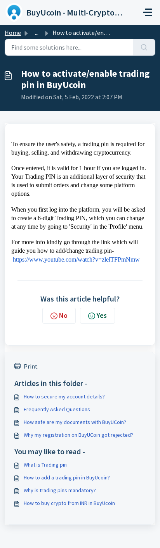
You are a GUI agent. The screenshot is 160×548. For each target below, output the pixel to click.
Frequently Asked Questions (57, 409)
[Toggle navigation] (147, 12)
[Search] (144, 47)
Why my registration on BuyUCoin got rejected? (78, 434)
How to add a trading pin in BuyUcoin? (67, 477)
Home (13, 32)
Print (31, 366)
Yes (102, 315)
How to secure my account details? (64, 396)
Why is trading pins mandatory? (60, 490)
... (36, 32)
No (63, 315)
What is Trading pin (45, 464)
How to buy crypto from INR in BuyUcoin (69, 503)
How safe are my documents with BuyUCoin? (75, 422)
